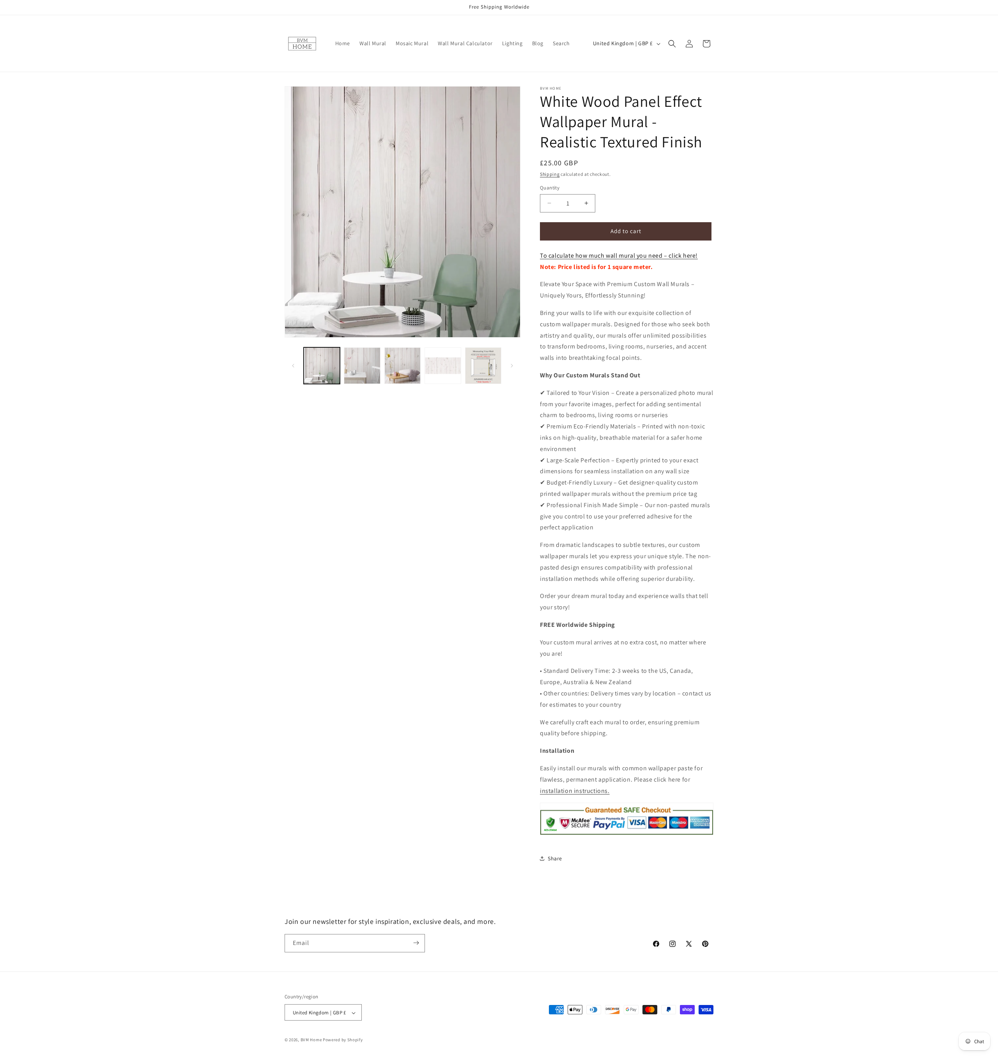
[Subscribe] (416, 943)
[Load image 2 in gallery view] (362, 365)
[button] (672, 43)
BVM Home (311, 1040)
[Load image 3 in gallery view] (402, 365)
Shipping (550, 174)
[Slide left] (293, 365)
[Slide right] (511, 365)
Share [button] (555, 858)
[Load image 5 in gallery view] (483, 365)
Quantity (549, 187)
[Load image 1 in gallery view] (322, 365)
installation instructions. (575, 791)
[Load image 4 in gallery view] (443, 365)
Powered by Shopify (343, 1040)
